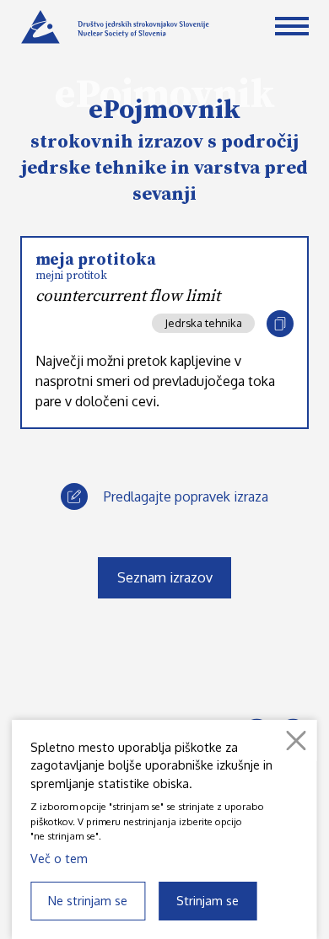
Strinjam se (207, 900)
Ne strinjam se (87, 900)
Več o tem (59, 858)
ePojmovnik (164, 110)
